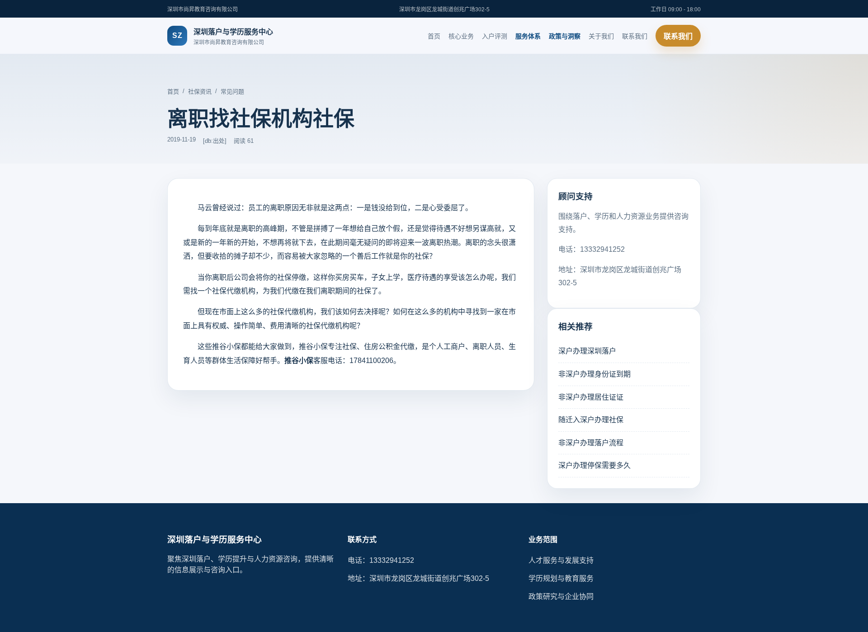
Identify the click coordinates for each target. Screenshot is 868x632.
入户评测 (494, 36)
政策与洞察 (564, 36)
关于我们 (601, 36)
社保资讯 (200, 91)
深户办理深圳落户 (587, 351)
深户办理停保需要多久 (594, 465)
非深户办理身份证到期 (594, 374)
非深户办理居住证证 (590, 397)
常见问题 (232, 91)
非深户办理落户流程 (590, 443)
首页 (434, 36)
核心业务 (461, 36)
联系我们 (634, 36)
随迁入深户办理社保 (590, 420)
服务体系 (528, 36)
